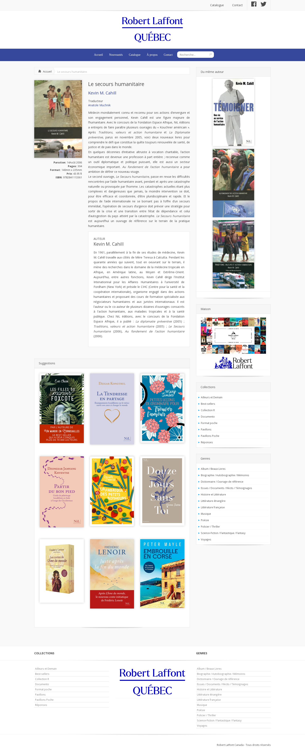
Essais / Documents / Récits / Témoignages (226, 488)
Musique (206, 513)
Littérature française (213, 507)
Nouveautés (116, 54)
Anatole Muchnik (99, 105)
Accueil (98, 54)
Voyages (206, 539)
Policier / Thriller (210, 526)
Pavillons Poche (210, 435)
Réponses (207, 442)
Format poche (209, 423)
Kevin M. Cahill (102, 93)
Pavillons (206, 429)
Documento (208, 416)
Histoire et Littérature (213, 494)
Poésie (205, 520)
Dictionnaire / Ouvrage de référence (222, 481)
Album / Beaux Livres (213, 468)
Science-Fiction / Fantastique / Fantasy (223, 533)
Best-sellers (208, 403)
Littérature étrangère (213, 500)
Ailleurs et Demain (211, 397)
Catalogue (217, 5)
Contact (237, 5)
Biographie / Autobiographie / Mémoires (225, 475)
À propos (152, 54)
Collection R (208, 410)
